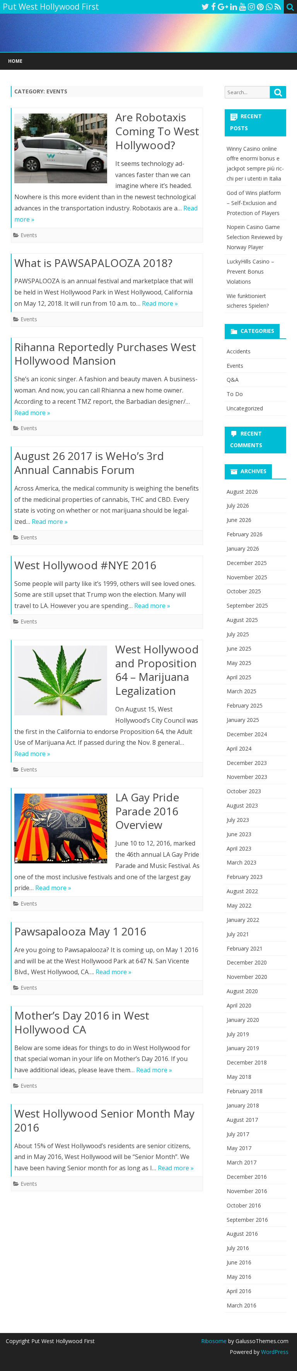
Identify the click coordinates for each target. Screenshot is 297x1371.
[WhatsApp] (269, 6)
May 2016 (239, 1276)
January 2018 (243, 1105)
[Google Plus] (223, 6)
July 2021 (238, 934)
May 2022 (239, 905)
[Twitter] (205, 6)
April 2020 (239, 1005)
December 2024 (247, 734)
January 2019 (243, 1048)
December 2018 (247, 1062)
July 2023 (238, 819)
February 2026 (245, 534)
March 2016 (241, 1305)
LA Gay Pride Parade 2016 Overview (147, 811)
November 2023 (247, 776)
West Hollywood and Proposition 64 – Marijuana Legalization (157, 670)
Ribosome (214, 1341)
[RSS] (278, 6)
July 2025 (238, 634)
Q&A (233, 379)
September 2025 (247, 605)
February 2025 (245, 705)
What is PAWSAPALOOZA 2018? (93, 262)
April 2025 (239, 677)
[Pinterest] (260, 6)
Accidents (239, 351)
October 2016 (244, 1205)
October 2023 (244, 791)
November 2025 (247, 577)
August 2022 (242, 891)
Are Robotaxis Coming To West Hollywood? (157, 131)
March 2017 (241, 1162)
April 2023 (239, 848)
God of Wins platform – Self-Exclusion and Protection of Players (254, 203)
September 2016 (247, 1219)
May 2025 (239, 663)
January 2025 (243, 719)
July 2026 (238, 505)
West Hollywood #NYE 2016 (85, 565)
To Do (235, 394)
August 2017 (242, 1119)
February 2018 (245, 1091)
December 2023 (247, 762)
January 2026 (243, 548)
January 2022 (243, 919)
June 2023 (239, 834)
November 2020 (247, 976)
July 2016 (238, 1248)
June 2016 (239, 1262)
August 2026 (242, 491)
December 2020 (247, 962)
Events (28, 235)
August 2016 (242, 1233)
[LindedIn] (233, 6)
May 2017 (239, 1148)
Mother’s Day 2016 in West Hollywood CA (81, 1022)
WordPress (273, 1351)
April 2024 (239, 748)
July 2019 (238, 1034)
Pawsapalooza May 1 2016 (80, 931)
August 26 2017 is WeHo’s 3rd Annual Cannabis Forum (89, 462)
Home (15, 61)
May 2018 (239, 1076)
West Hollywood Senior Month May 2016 (104, 1120)
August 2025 (242, 619)
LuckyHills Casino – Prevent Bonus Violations (250, 271)
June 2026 (239, 520)
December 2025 (247, 563)
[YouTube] (242, 6)
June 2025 (239, 648)
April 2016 (239, 1291)
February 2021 (245, 948)
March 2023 (241, 862)
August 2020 (242, 991)
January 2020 (243, 1019)
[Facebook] (213, 6)
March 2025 (241, 691)
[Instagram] (251, 6)
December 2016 (247, 1176)
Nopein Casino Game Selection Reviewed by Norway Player (254, 237)
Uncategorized (245, 408)
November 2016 (247, 1191)
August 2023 (242, 805)
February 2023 (245, 876)
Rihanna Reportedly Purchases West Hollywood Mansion (105, 353)
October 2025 (244, 591)
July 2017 (238, 1134)
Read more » (160, 303)
